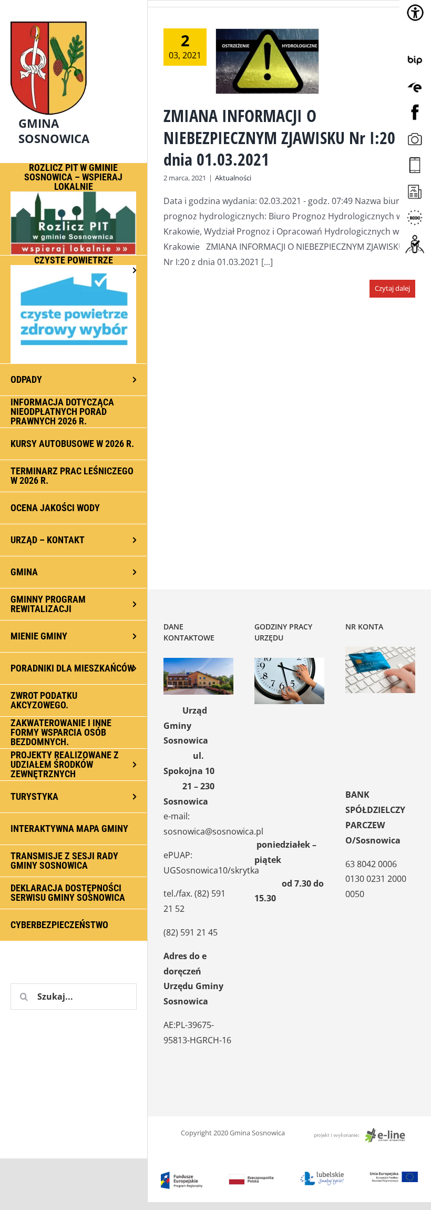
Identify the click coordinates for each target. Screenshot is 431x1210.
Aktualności (233, 177)
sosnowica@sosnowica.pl (213, 831)
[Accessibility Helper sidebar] (415, 12)
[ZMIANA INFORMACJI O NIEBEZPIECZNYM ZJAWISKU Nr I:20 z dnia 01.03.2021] (267, 61)
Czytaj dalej (392, 288)
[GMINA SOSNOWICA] (74, 19)
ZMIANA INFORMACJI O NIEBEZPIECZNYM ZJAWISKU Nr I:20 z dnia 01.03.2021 (284, 137)
